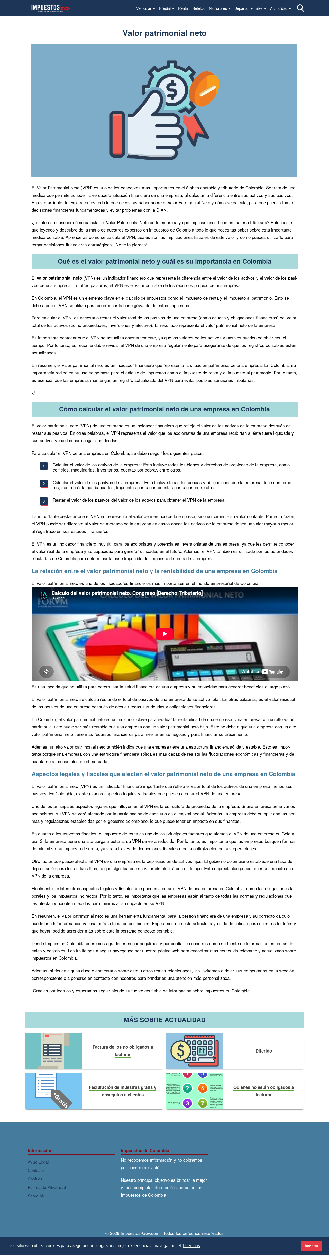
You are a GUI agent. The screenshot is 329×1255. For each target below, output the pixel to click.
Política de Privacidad (47, 1187)
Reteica (198, 8)
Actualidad (278, 8)
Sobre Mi (36, 1195)
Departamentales (248, 8)
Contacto (36, 1170)
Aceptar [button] (311, 1246)
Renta (183, 8)
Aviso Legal (38, 1162)
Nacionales (218, 8)
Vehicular (143, 8)
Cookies (35, 1179)
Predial (165, 8)
